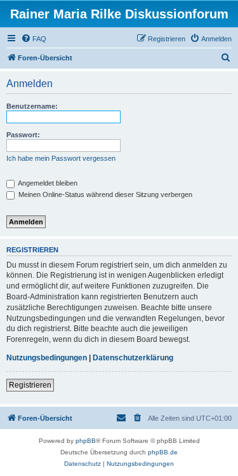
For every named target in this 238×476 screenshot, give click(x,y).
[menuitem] (33, 38)
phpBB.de (163, 452)
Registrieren (30, 385)
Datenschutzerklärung (133, 357)
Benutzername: (32, 106)
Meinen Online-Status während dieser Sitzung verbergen (104, 194)
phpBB (86, 440)
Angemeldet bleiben (47, 183)
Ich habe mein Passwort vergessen (61, 158)
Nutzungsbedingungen (46, 357)
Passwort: (23, 135)
